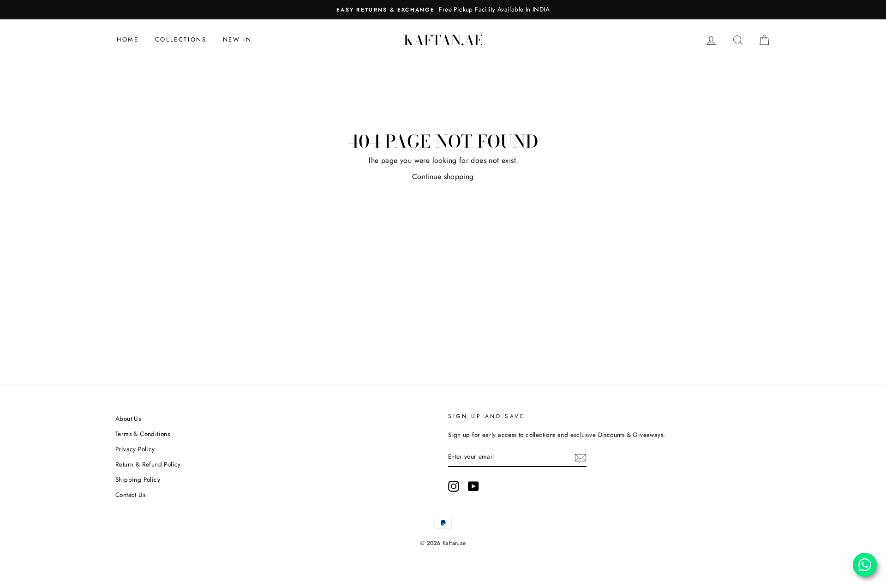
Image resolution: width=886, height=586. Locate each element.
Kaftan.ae (443, 40)
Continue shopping (443, 176)
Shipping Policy (137, 479)
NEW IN (237, 39)
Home (127, 39)
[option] (443, 10)
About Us (128, 418)
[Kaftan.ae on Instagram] (453, 486)
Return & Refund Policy (148, 464)
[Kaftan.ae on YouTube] (473, 486)
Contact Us (130, 494)
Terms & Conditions (142, 433)
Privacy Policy (135, 449)
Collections (181, 39)
